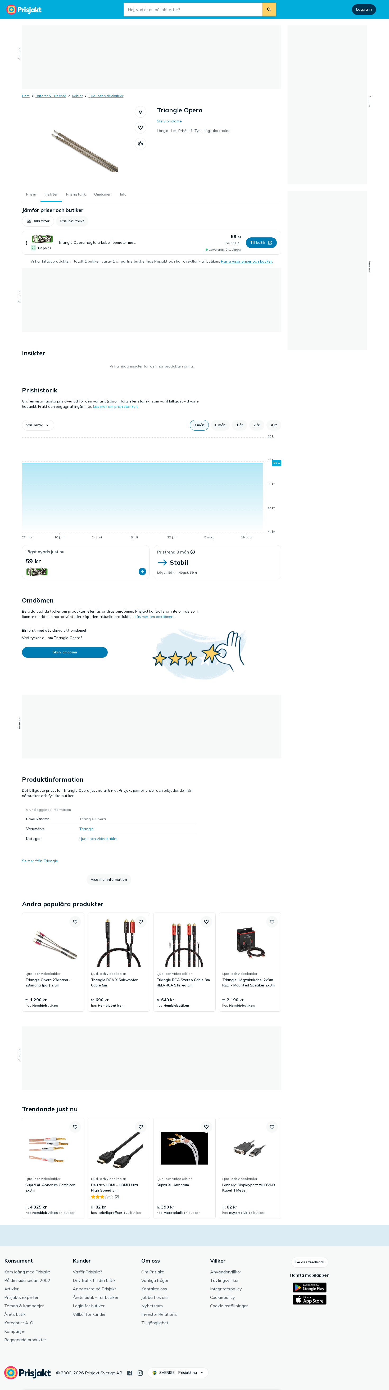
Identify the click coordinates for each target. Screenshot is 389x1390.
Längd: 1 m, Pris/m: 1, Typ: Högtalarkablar (193, 130)
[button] (140, 112)
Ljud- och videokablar (105, 96)
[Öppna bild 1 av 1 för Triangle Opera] (78, 145)
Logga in (364, 9)
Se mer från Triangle (40, 860)
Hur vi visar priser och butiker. (247, 261)
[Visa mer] (26, 242)
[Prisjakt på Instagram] (140, 1372)
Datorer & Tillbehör (50, 96)
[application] (151, 488)
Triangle (86, 828)
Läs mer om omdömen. (154, 616)
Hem (26, 96)
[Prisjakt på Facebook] (129, 1372)
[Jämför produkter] (140, 143)
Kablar (77, 96)
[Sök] (269, 9)
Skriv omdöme (169, 121)
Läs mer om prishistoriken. (116, 406)
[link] (53, 962)
